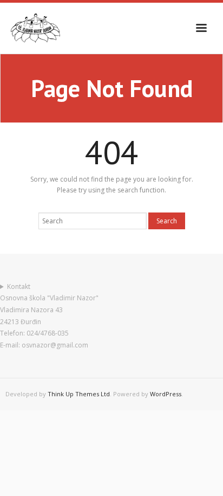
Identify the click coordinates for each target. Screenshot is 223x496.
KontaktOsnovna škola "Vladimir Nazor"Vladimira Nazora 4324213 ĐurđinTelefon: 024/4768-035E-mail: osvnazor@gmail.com (49, 316)
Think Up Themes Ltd (79, 394)
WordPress (165, 394)
